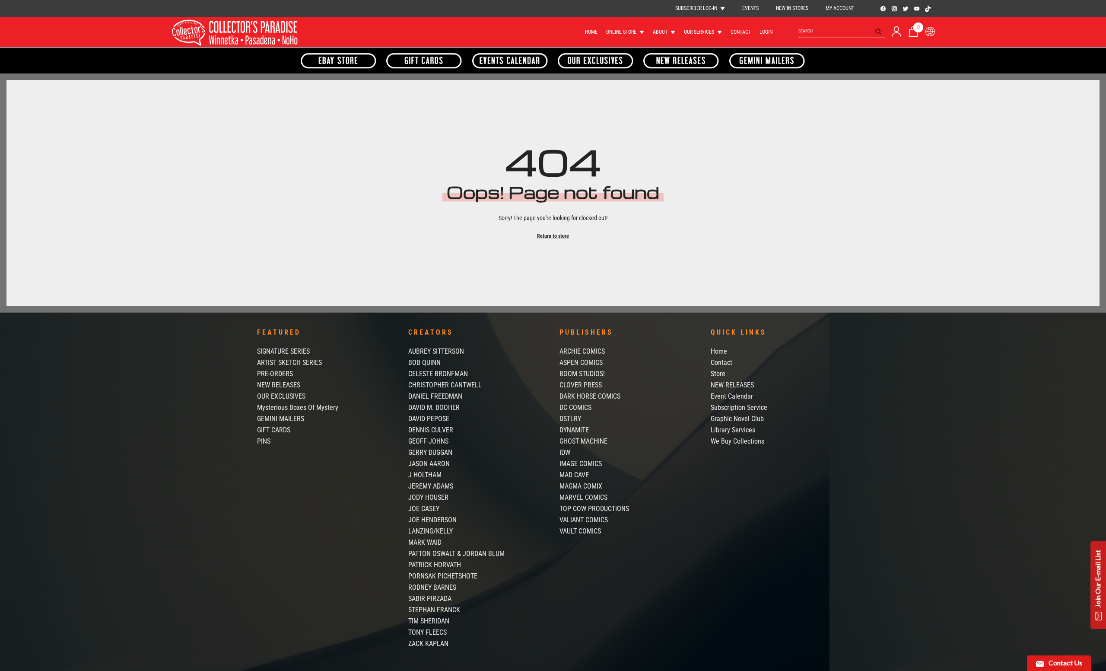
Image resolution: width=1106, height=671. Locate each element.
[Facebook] (883, 9)
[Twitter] (906, 9)
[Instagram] (894, 9)
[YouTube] (917, 9)
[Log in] (896, 31)
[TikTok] (928, 9)
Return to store (553, 236)
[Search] (841, 31)
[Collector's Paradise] (338, 60)
